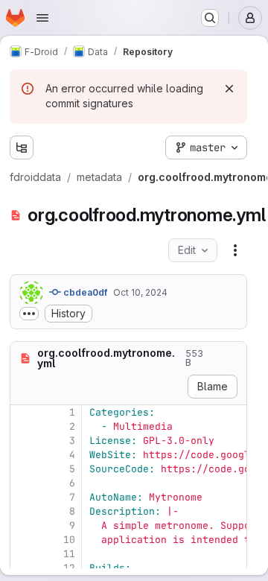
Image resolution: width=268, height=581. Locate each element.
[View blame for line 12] (23, 568)
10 (69, 539)
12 (69, 568)
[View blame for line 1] (23, 412)
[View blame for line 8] (23, 511)
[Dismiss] (229, 89)
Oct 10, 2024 (140, 292)
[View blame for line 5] (23, 469)
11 (69, 553)
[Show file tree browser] (22, 147)
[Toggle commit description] (29, 313)
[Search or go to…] (210, 18)
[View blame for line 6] (23, 483)
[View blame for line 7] (23, 497)
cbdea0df (84, 292)
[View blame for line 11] (23, 554)
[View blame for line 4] (23, 455)
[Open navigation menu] (42, 18)
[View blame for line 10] (23, 540)
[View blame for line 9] (23, 525)
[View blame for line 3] (23, 441)
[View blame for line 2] (23, 426)
